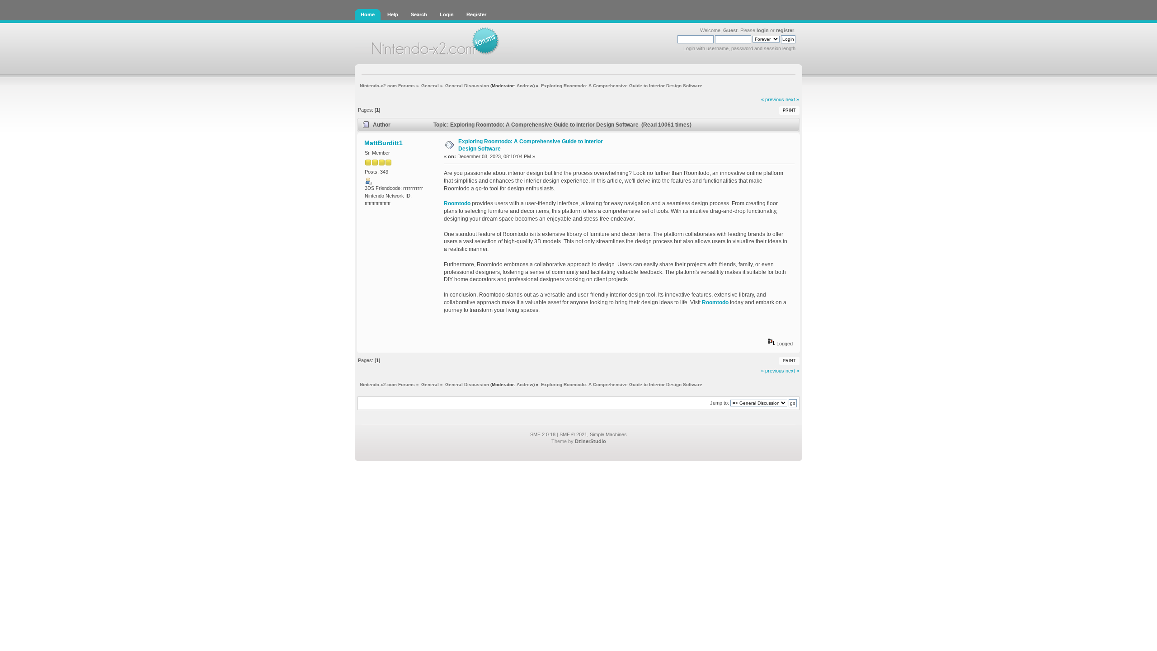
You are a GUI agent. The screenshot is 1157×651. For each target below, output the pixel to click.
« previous (772, 99)
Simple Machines (608, 434)
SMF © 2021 (573, 434)
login (763, 30)
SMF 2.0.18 (542, 434)
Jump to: (719, 403)
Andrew (525, 85)
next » (792, 99)
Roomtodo (457, 203)
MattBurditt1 (383, 142)
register (785, 30)
